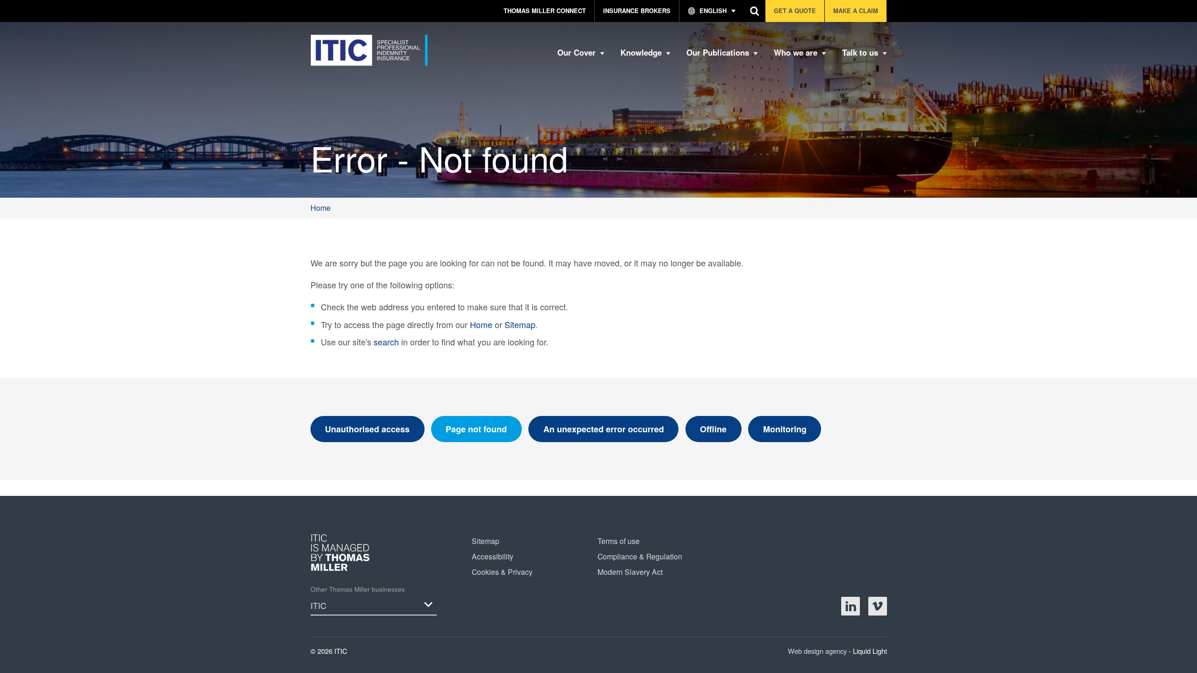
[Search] (754, 11)
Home (481, 324)
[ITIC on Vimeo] (877, 606)
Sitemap (520, 324)
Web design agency (818, 651)
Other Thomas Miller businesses (357, 589)
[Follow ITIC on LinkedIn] (850, 606)
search (386, 342)
